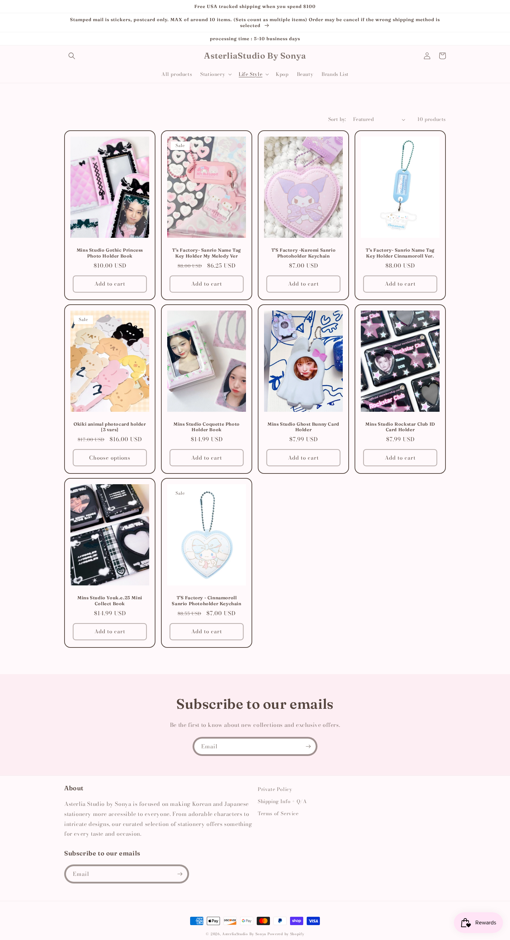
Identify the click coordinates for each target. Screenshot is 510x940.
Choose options (109, 458)
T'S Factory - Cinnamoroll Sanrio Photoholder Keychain (206, 600)
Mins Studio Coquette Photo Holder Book (206, 427)
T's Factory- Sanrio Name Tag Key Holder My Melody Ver (206, 253)
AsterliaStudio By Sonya (244, 934)
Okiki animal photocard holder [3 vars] (110, 427)
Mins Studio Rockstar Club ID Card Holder (400, 427)
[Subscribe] (308, 746)
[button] (71, 55)
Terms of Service (278, 813)
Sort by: (337, 119)
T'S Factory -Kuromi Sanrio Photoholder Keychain (303, 253)
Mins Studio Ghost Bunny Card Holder (303, 427)
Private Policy (275, 789)
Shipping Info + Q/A (282, 801)
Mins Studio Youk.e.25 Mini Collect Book (109, 600)
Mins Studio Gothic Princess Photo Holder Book (110, 253)
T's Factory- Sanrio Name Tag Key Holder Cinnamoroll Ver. (400, 253)
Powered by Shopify (285, 934)
